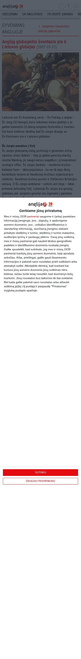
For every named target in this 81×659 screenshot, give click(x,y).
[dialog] (40, 428)
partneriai (33, 216)
